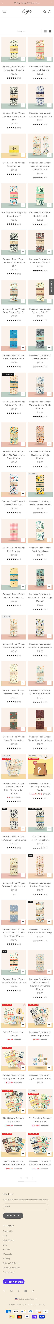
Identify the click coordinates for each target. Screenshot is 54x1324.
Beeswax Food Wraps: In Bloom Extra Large (14, 503)
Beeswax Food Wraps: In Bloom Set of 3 (14, 214)
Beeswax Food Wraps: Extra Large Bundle (40, 1034)
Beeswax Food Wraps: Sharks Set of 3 (40, 357)
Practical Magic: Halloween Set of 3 (40, 838)
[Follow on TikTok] (33, 1291)
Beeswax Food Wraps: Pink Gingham (14, 549)
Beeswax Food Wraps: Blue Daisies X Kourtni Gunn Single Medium (14, 932)
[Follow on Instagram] (11, 1291)
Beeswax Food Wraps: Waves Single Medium (14, 357)
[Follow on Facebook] (4, 1291)
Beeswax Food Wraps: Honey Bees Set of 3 (14, 68)
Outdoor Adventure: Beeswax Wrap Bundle (14, 1163)
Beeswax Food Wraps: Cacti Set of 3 (40, 214)
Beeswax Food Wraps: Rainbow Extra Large (40, 884)
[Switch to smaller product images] (50, 31)
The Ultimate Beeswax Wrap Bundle (14, 1120)
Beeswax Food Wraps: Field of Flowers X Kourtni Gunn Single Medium (40, 984)
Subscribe (13, 1215)
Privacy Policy (9, 1272)
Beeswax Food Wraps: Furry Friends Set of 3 (14, 310)
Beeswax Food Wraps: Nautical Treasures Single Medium (40, 597)
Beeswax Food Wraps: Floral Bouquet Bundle (40, 1163)
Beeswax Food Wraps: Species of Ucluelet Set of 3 (14, 262)
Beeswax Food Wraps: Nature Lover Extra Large (14, 838)
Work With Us (8, 1240)
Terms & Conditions (11, 1267)
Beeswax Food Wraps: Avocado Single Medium (40, 645)
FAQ (5, 1236)
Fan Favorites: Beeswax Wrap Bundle (40, 1120)
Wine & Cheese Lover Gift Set (13, 1034)
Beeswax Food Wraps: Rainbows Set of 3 (14, 403)
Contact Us (8, 1231)
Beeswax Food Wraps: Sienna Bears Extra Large (40, 738)
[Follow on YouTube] (25, 1291)
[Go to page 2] (33, 1178)
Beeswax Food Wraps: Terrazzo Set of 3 (40, 310)
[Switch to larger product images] (45, 31)
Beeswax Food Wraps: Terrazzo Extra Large (14, 692)
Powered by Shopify (37, 1305)
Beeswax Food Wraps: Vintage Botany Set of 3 (40, 114)
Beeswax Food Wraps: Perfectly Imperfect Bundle (40, 786)
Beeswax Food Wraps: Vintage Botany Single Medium (40, 405)
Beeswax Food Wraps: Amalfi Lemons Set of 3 (40, 503)
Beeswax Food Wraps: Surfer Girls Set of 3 (14, 596)
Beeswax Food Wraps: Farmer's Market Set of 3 (14, 981)
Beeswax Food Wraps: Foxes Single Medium (14, 738)
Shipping (6, 1258)
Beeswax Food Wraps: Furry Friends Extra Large (40, 931)
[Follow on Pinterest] (18, 1291)
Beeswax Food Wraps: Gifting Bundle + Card (14, 1077)
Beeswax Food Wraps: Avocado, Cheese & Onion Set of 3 (40, 166)
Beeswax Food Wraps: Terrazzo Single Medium (13, 884)
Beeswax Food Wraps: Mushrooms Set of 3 (40, 261)
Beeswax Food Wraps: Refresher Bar (14, 164)
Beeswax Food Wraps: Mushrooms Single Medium (40, 455)
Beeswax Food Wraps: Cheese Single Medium (14, 645)
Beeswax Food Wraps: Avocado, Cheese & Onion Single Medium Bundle (14, 788)
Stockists (7, 1249)
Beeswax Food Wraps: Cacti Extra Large (40, 549)
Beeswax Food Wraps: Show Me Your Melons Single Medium (14, 455)
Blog (5, 1245)
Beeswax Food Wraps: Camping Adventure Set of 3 (13, 116)
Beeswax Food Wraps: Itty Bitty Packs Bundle (40, 1077)
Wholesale (7, 1254)
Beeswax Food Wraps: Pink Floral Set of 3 (40, 68)
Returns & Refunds (11, 1263)
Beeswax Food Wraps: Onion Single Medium (40, 692)
